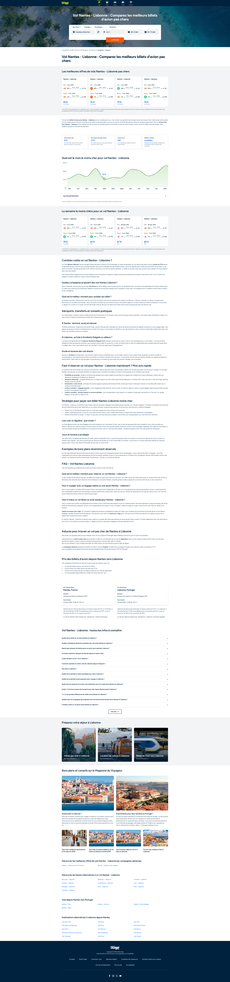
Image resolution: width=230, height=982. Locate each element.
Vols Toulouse (66, 936)
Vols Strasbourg (103, 932)
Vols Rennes (102, 929)
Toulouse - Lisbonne (68, 890)
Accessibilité (130, 965)
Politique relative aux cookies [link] (151, 959)
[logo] (65, 3)
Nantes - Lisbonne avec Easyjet (108, 865)
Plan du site (118, 965)
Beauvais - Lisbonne (68, 879)
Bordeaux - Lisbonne (104, 879)
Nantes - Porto (66, 908)
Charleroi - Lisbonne (140, 879)
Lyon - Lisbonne (139, 883)
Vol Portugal (83, 50)
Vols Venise (137, 936)
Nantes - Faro (66, 904)
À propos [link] (72, 959)
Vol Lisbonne (92, 50)
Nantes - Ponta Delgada (141, 904)
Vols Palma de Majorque (69, 925)
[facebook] (109, 976)
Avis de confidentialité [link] (103, 965)
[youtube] (120, 976)
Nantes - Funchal (103, 904)
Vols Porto (65, 929)
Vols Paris (101, 925)
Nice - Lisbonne (103, 886)
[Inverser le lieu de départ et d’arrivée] (98, 32)
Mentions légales (111, 959)
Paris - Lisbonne (139, 886)
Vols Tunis (101, 936)
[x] (117, 976)
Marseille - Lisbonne (68, 886)
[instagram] (113, 976)
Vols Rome (137, 929)
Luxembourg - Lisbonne (105, 883)
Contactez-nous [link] (96, 959)
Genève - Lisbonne (68, 883)
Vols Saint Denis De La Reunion (72, 932)
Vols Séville (137, 932)
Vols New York (66, 922)
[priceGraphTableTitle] (70, 196)
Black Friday (83, 959)
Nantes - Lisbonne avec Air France (73, 865)
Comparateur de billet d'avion (70, 50)
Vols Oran (137, 922)
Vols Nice (101, 922)
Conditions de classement (129, 959)
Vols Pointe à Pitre (139, 925)
